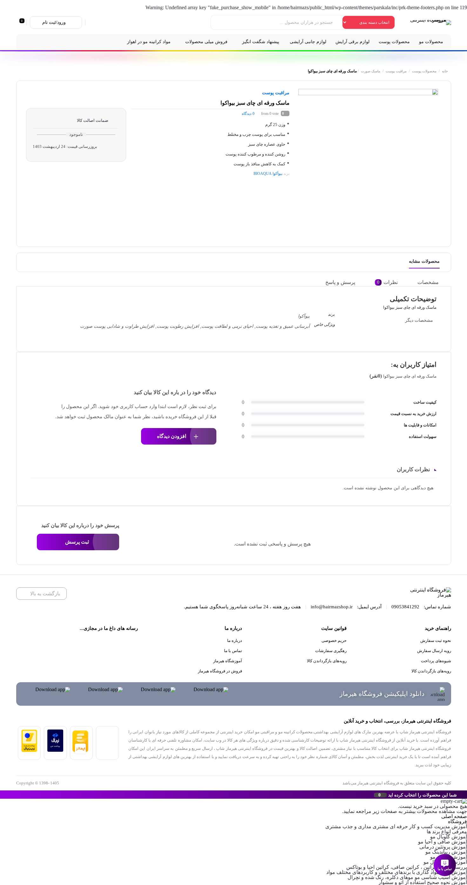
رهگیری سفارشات (331, 650)
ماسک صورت (370, 71)
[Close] (1, 794)
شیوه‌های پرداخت (436, 660)
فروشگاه (457, 821)
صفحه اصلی (454, 816)
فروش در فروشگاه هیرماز (220, 671)
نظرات (387, 282)
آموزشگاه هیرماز (227, 660)
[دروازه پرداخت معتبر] (29, 750)
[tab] (432, 282)
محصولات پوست (424, 71)
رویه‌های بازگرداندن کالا (431, 671)
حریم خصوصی (334, 640)
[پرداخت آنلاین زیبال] (55, 750)
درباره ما (234, 640)
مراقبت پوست (396, 71)
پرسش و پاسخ (340, 282)
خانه (445, 71)
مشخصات (428, 282)
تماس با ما (233, 650)
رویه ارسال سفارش (434, 650)
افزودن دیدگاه (171, 436)
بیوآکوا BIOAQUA (268, 173)
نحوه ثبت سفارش (435, 640)
